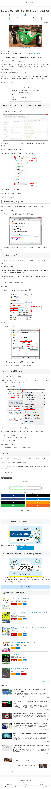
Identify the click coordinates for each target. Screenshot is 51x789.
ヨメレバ (17, 600)
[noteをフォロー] (13, 502)
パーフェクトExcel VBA (17, 654)
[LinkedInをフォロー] (38, 499)
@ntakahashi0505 (36, 53)
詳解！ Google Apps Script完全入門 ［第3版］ (23, 642)
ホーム (8, 782)
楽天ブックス (14, 604)
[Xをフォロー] (38, 495)
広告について (9, 784)
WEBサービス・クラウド (7, 478)
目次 (23, 87)
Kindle (24, 604)
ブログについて (42, 782)
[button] (34, 18)
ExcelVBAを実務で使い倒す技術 (19, 668)
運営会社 (25, 784)
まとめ (14, 99)
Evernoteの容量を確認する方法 (22, 92)
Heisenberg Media (26, 47)
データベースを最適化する (19, 97)
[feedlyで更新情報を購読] (13, 505)
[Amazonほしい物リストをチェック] (38, 502)
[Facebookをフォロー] (13, 499)
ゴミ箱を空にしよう (18, 94)
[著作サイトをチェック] (13, 495)
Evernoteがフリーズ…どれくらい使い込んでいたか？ (26, 90)
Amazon (20, 604)
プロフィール (25, 782)
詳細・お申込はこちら (25, 547)
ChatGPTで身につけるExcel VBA (20, 598)
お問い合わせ (42, 784)
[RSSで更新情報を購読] (38, 505)
